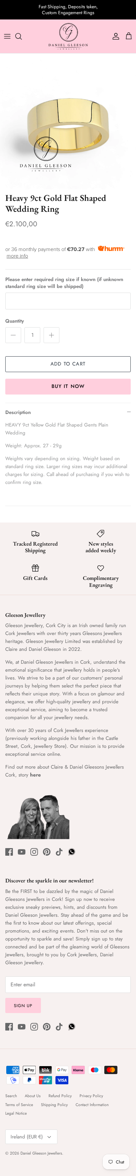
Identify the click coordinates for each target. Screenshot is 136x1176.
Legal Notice (16, 1113)
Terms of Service (19, 1105)
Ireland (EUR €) (27, 1136)
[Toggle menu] (7, 36)
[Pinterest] (47, 852)
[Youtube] (21, 852)
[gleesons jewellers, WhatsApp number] (72, 852)
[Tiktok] (59, 852)
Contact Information (92, 1105)
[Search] (22, 36)
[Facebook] (9, 852)
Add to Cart (68, 363)
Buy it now (68, 386)
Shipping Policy (54, 1105)
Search (11, 1096)
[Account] (114, 36)
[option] (68, 121)
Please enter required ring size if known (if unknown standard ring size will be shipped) (64, 283)
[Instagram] (34, 852)
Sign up (23, 1005)
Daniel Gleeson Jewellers (41, 1153)
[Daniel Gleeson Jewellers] (68, 36)
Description (18, 412)
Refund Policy (60, 1096)
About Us (33, 1096)
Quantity (14, 321)
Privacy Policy (91, 1096)
